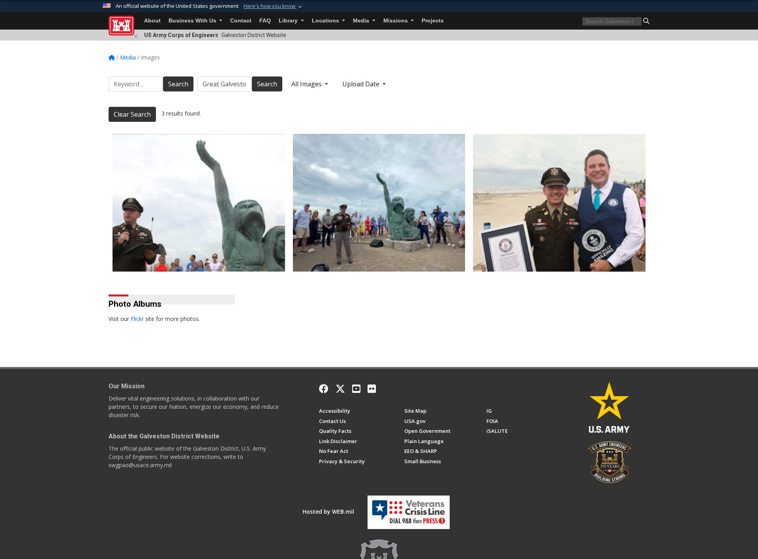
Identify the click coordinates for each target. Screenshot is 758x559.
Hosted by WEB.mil (328, 511)
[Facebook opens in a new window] (323, 389)
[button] (274, 6)
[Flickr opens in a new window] (372, 389)
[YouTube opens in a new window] (356, 389)
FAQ (265, 21)
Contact (240, 21)
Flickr (137, 318)
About (152, 21)
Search (178, 84)
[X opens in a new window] (340, 389)
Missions (396, 21)
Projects (433, 21)
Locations (326, 21)
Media (362, 21)
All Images (307, 84)
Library (289, 21)
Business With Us (193, 21)
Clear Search (132, 114)
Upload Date (361, 84)
